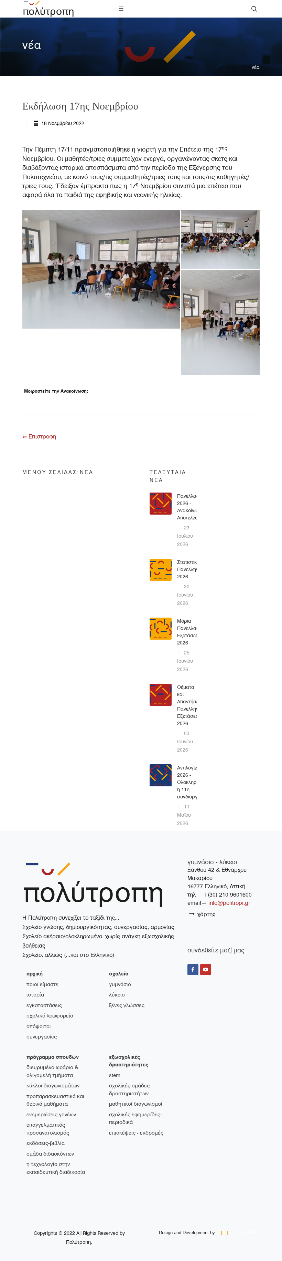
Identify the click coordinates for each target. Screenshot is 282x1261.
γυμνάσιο (120, 984)
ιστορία (35, 995)
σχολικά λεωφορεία (49, 1016)
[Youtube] (205, 969)
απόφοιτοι (38, 1026)
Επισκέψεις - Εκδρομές (136, 1133)
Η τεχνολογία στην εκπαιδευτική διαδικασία (55, 1168)
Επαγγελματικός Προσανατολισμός (47, 1129)
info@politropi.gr (229, 903)
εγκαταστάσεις (44, 1005)
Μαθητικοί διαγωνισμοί (135, 1104)
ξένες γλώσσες (126, 1005)
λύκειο (117, 995)
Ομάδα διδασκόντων (50, 1154)
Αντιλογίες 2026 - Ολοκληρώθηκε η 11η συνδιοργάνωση (195, 782)
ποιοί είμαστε (42, 984)
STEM (114, 1075)
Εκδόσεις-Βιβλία (45, 1143)
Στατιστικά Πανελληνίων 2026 (191, 569)
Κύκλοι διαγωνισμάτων (52, 1086)
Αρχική (34, 974)
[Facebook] (192, 969)
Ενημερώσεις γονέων (51, 1115)
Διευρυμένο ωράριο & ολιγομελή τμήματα (52, 1071)
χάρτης (206, 914)
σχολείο (118, 974)
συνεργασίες (41, 1037)
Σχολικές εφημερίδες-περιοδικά (135, 1119)
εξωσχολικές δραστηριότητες (128, 1061)
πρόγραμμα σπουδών (52, 1057)
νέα (256, 67)
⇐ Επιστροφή (39, 436)
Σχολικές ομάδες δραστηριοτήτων (129, 1090)
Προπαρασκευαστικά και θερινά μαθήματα (55, 1100)
